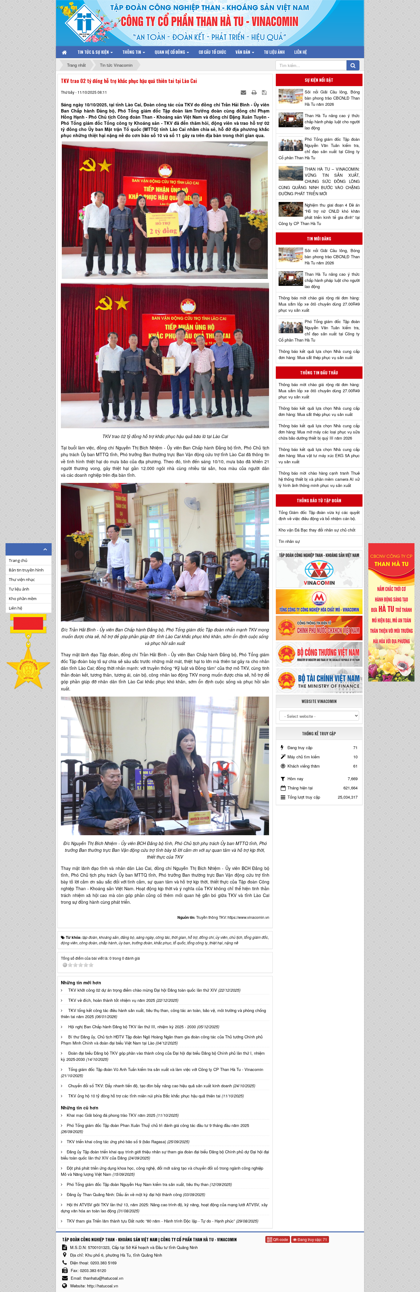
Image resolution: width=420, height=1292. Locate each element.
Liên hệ (15, 608)
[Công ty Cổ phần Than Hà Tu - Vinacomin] (88, 21)
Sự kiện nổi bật (319, 80)
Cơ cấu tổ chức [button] (212, 52)
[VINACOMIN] (319, 568)
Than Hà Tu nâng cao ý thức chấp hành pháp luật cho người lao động (332, 122)
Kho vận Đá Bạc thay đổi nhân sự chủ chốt (317, 530)
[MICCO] (319, 601)
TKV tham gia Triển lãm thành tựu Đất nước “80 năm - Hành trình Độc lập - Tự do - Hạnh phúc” (151, 1221)
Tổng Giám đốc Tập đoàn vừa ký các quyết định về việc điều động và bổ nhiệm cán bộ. (319, 515)
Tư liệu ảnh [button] (274, 52)
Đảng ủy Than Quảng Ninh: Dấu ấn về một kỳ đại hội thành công (124, 1194)
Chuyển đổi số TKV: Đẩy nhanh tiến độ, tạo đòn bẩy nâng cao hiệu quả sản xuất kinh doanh (150, 1086)
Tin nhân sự (289, 541)
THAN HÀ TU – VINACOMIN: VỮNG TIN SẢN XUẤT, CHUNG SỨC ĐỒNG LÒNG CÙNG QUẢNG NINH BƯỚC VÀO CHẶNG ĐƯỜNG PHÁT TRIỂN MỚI (319, 181)
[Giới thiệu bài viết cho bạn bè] (244, 92)
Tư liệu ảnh (19, 589)
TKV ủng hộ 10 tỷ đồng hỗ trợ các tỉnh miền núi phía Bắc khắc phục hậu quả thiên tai (144, 1096)
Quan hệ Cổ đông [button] (170, 52)
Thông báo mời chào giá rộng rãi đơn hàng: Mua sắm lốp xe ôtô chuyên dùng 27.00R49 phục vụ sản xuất (319, 304)
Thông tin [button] (132, 52)
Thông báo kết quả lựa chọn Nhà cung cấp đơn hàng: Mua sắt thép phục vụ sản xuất (319, 354)
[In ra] (255, 92)
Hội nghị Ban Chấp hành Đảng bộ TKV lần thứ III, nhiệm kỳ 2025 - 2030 (132, 1026)
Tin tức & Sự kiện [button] (93, 52)
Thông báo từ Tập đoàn (319, 500)
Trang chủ (18, 560)
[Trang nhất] (65, 52)
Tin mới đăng (319, 238)
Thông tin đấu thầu (319, 372)
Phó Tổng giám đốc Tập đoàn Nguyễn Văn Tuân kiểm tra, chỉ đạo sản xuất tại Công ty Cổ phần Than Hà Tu (319, 148)
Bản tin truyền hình (26, 570)
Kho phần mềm (23, 598)
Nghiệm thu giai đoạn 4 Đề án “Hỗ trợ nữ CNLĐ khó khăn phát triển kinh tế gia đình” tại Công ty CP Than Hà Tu (319, 214)
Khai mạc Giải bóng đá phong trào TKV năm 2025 (111, 1115)
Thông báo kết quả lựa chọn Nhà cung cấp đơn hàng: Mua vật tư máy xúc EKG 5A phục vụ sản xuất (319, 455)
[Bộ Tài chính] (319, 680)
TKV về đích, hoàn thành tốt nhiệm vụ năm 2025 (111, 1000)
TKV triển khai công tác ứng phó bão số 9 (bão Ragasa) (116, 1141)
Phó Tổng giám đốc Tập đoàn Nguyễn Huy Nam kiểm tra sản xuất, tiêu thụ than (137, 1184)
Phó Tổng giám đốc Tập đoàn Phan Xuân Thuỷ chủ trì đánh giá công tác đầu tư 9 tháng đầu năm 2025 (158, 1125)
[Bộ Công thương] (319, 654)
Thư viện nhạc (22, 579)
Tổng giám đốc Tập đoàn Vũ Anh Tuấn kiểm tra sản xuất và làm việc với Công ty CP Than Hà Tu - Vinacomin (165, 1069)
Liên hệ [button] (300, 52)
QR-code (280, 1239)
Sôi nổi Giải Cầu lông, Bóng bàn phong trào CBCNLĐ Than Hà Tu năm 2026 (332, 98)
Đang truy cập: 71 (312, 1239)
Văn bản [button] (243, 52)
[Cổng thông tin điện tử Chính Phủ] (319, 627)
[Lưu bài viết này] (265, 92)
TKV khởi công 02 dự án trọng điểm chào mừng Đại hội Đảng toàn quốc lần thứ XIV (142, 990)
